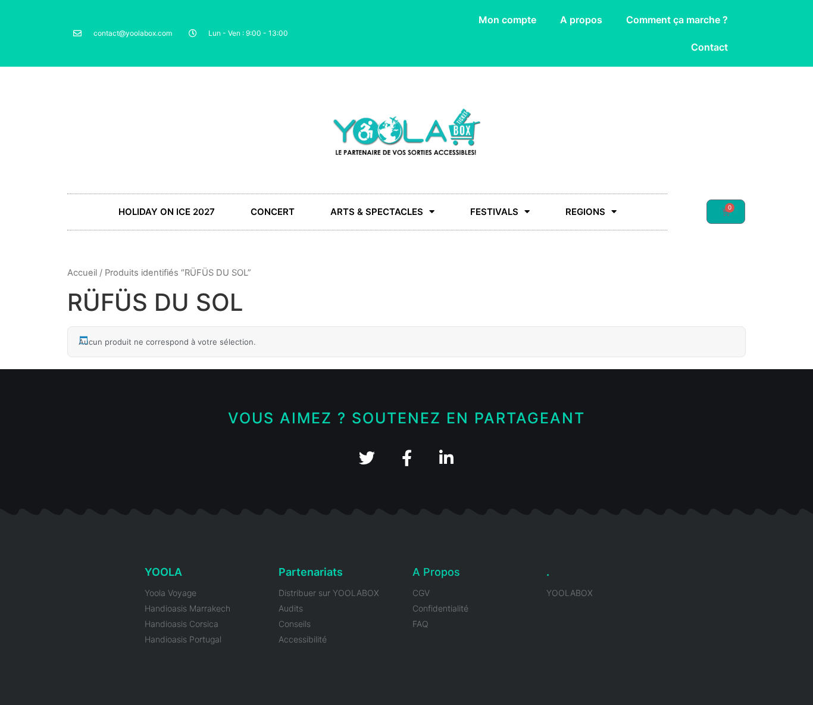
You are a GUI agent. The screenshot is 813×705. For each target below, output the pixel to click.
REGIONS (585, 211)
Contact (709, 47)
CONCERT (273, 211)
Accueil (82, 272)
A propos (581, 20)
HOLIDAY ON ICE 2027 (166, 211)
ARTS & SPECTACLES (376, 211)
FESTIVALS (494, 211)
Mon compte (507, 20)
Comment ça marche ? (677, 20)
